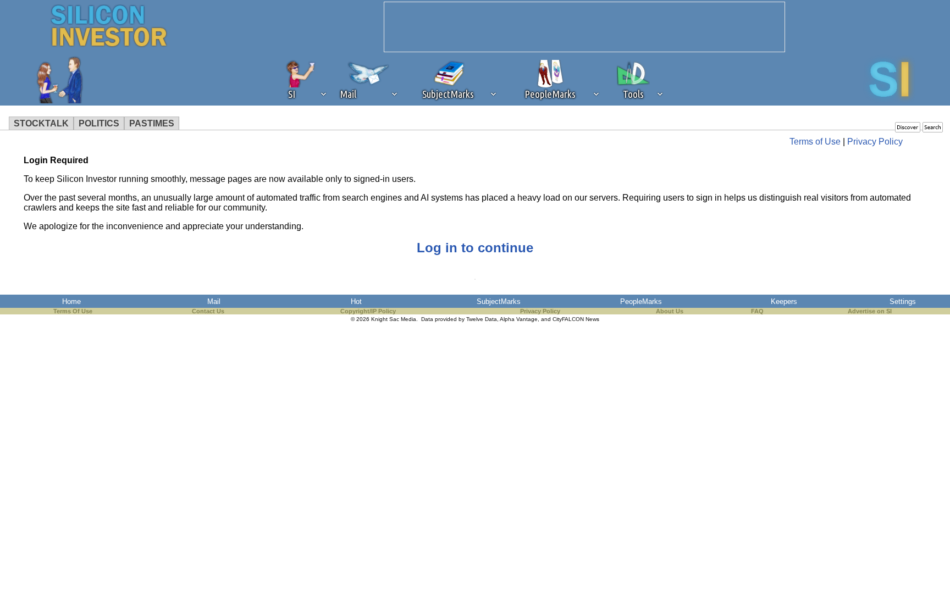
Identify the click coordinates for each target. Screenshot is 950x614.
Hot (356, 301)
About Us (669, 311)
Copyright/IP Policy (368, 311)
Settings (903, 301)
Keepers (784, 301)
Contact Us (208, 311)
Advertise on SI (870, 311)
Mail (213, 301)
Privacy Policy (875, 141)
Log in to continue (475, 247)
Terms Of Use (72, 311)
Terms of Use (815, 141)
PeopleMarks (641, 301)
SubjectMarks (499, 301)
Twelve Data (481, 319)
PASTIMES (151, 123)
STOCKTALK (41, 123)
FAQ (757, 311)
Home (71, 301)
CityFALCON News (576, 319)
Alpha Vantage (519, 319)
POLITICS (99, 123)
